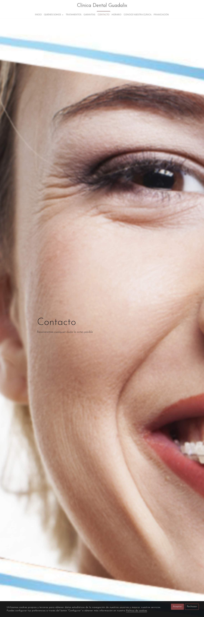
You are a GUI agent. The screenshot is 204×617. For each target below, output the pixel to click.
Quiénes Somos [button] (53, 15)
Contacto (103, 15)
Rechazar (192, 606)
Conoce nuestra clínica (137, 15)
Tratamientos (73, 15)
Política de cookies (136, 610)
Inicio (38, 15)
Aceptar (177, 606)
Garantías (89, 15)
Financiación (161, 15)
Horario (116, 15)
